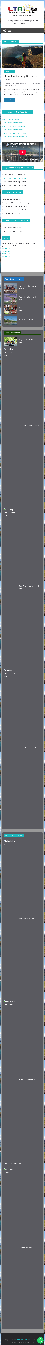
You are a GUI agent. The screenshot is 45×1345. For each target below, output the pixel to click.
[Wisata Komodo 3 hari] (10, 320)
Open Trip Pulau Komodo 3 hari (29, 426)
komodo (13, 85)
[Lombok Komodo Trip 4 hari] (10, 748)
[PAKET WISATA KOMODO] (4, 30)
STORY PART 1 (7, 248)
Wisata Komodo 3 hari (27, 320)
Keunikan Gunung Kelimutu (20, 76)
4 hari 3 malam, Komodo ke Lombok (14, 133)
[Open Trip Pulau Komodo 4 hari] (10, 587)
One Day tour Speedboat (10, 119)
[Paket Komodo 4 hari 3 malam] (10, 299)
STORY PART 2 (7, 251)
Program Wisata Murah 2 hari (28, 341)
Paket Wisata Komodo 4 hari (28, 309)
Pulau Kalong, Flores (26, 919)
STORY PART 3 (7, 254)
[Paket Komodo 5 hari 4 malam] (10, 288)
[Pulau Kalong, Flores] (10, 919)
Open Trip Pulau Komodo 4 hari (29, 587)
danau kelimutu (10, 83)
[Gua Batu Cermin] (10, 1248)
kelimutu (7, 85)
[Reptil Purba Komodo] (10, 1079)
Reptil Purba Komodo (27, 1079)
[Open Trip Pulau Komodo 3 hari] (10, 427)
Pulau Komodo (9, 71)
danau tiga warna (21, 83)
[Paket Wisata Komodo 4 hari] (10, 309)
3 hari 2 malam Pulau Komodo (12, 130)
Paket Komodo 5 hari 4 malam (27, 287)
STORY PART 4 (7, 257)
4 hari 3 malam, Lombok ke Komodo (14, 137)
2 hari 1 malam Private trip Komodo (14, 178)
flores (28, 83)
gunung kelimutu (35, 83)
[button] (40, 1340)
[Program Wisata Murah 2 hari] (10, 341)
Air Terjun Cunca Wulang (14, 1163)
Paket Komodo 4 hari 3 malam (27, 298)
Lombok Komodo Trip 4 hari (29, 748)
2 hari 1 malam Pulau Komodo (12, 123)
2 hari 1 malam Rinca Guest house (14, 126)
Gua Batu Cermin (25, 1247)
